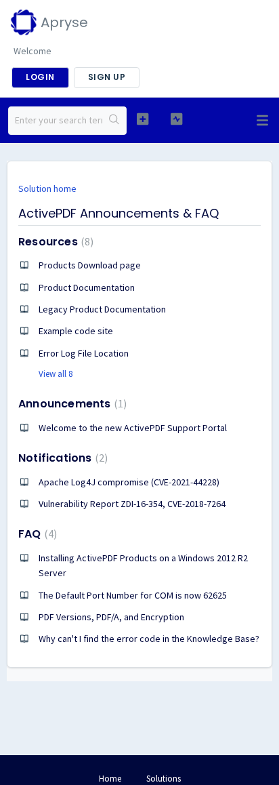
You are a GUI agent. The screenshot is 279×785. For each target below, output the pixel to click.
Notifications (61, 458)
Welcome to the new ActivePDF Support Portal (133, 428)
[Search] (114, 120)
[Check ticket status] (176, 119)
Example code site (76, 331)
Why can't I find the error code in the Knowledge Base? (149, 638)
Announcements (70, 403)
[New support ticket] (142, 119)
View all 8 (55, 374)
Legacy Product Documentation (102, 309)
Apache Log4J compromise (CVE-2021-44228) (129, 482)
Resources (54, 241)
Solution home (47, 188)
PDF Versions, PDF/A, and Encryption (111, 617)
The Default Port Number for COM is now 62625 (133, 595)
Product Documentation (87, 287)
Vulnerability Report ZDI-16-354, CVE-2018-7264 (132, 504)
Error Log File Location (84, 353)
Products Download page (90, 265)
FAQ (35, 534)
